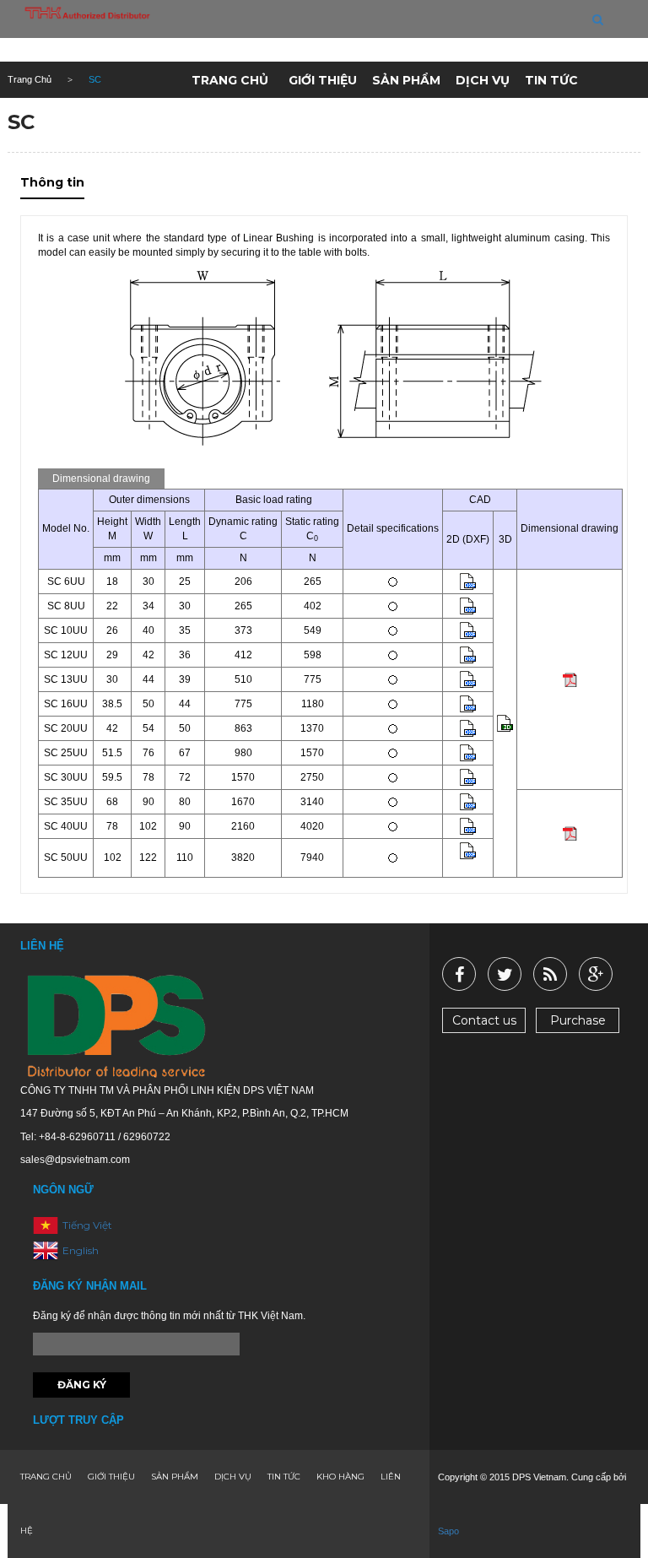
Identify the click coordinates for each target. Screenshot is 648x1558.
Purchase (578, 1020)
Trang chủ (230, 80)
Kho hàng (233, 120)
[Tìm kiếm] (597, 19)
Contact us (484, 1020)
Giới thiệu (323, 80)
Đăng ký (81, 1384)
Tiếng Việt (87, 1225)
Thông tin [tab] (52, 182)
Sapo (448, 1531)
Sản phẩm (406, 80)
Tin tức (551, 80)
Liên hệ (313, 120)
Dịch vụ (483, 80)
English (80, 1250)
